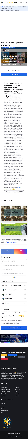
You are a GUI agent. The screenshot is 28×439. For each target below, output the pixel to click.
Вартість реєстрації (14, 327)
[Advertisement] (14, 26)
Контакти (17, 389)
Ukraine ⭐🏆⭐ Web (10, 2)
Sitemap (17, 396)
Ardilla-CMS (4, 354)
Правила (17, 393)
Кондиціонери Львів (12, 354)
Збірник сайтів (21, 356)
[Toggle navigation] (21, 2)
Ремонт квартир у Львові (12, 289)
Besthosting (8, 298)
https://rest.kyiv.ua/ (14, 70)
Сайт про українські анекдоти (13, 285)
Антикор (7, 303)
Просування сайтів (5, 391)
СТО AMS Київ (4, 358)
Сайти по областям (5, 389)
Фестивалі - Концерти (9, 47)
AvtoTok (3, 356)
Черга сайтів (4, 393)
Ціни (16, 391)
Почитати (3, 396)
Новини (17, 387)
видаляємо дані (22, 354)
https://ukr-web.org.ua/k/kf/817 (14, 191)
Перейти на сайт (14, 74)
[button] (26, 2)
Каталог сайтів (4, 387)
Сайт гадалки (8, 294)
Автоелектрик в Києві (11, 356)
